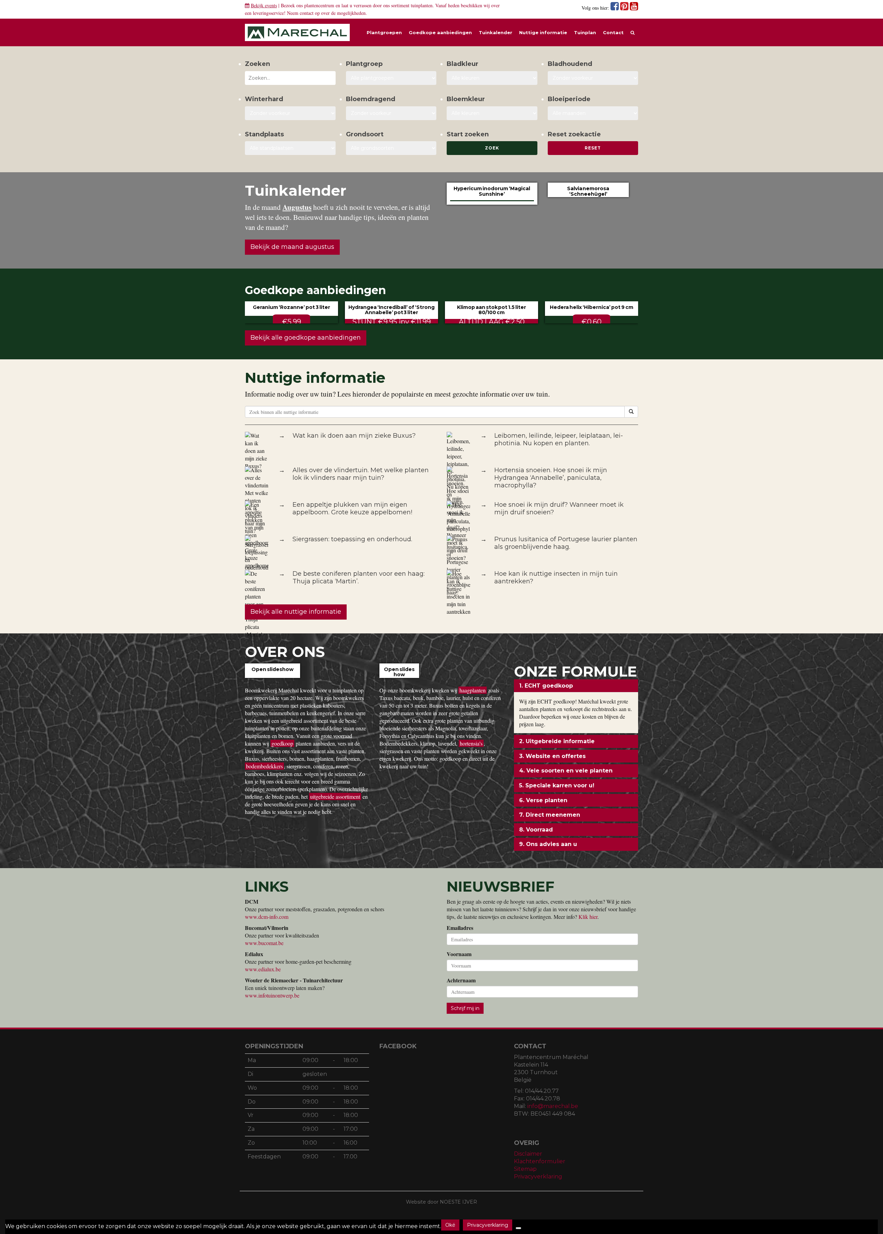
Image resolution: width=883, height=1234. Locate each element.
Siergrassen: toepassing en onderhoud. (352, 539)
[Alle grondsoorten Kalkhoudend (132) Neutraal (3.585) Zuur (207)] (391, 148)
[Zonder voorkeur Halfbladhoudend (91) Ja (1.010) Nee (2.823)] (593, 78)
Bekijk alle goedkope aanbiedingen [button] (305, 337)
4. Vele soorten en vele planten (566, 770)
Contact (613, 32)
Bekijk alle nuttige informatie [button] (295, 611)
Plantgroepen (384, 32)
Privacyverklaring (538, 1176)
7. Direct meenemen (549, 815)
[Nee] (518, 1228)
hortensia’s (471, 743)
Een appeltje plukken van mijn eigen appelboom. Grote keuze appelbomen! (352, 508)
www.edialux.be (263, 969)
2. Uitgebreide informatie (557, 741)
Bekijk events (264, 5)
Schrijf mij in (465, 1008)
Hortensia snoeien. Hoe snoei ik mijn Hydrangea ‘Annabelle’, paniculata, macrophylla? (550, 477)
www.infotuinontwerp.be (272, 995)
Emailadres (460, 928)
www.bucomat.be (264, 942)
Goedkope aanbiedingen (440, 32)
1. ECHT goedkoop (546, 685)
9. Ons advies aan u (548, 844)
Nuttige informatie (543, 32)
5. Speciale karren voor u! (556, 785)
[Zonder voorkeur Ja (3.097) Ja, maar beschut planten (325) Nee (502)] (290, 113)
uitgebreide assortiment (335, 796)
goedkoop (282, 743)
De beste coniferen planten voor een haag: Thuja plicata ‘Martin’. (358, 577)
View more (272, 677)
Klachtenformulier (539, 1161)
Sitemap (525, 1169)
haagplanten (472, 690)
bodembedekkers (264, 766)
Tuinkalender (495, 32)
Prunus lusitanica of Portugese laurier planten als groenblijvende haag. (565, 543)
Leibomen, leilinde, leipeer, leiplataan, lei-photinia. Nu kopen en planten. (558, 439)
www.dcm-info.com (266, 916)
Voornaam (459, 954)
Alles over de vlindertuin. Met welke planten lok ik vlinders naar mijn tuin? (360, 474)
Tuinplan (585, 32)
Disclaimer (528, 1153)
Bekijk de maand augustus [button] (292, 247)
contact (307, 13)
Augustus (296, 207)
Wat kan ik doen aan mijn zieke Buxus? (354, 435)
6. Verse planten (543, 800)
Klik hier (587, 916)
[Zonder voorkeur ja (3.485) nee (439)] (391, 113)
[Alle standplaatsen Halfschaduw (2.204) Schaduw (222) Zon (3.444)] (290, 148)
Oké (450, 1225)
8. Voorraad (536, 829)
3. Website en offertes (552, 756)
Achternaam (461, 980)
